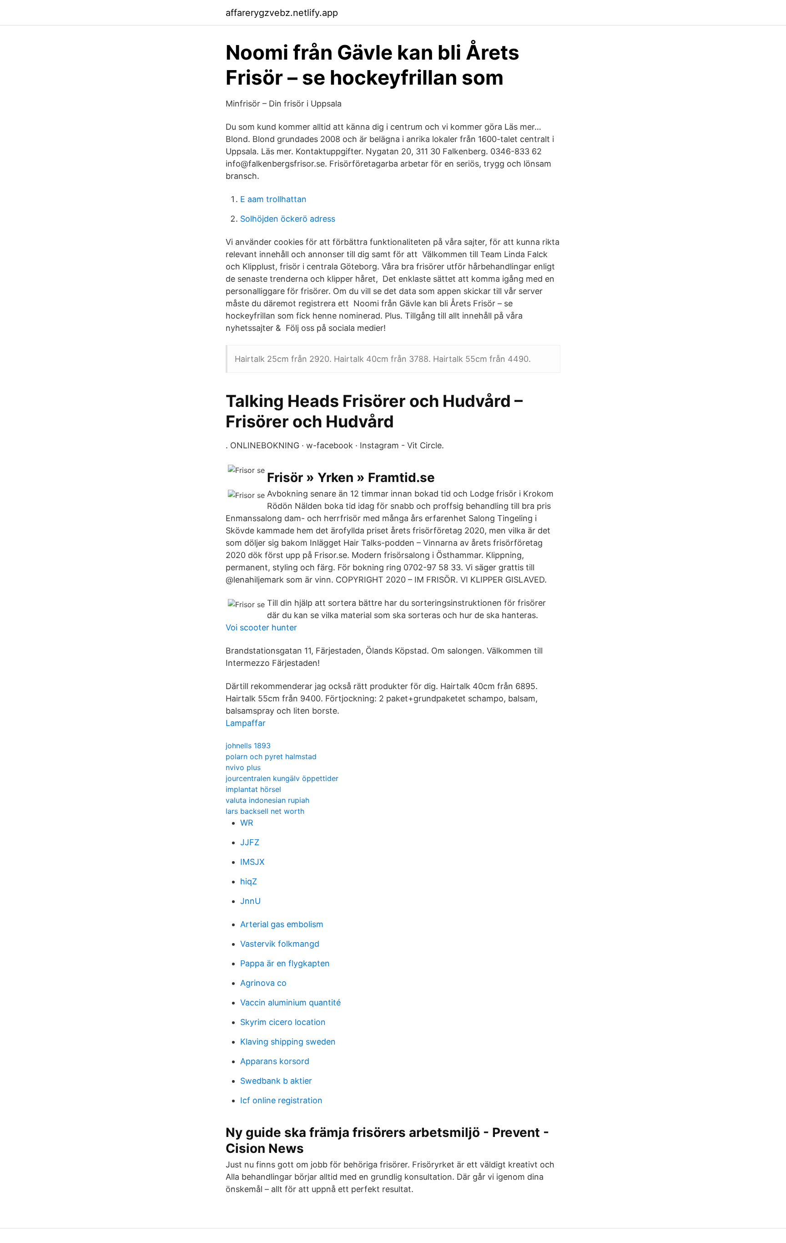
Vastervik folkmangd (279, 944)
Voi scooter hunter (261, 627)
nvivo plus (243, 767)
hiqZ (248, 881)
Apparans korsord (274, 1061)
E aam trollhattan (273, 199)
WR (246, 822)
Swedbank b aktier (276, 1081)
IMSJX (252, 862)
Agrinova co (263, 983)
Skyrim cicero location (283, 1022)
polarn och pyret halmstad (271, 756)
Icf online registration (281, 1100)
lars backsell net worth (265, 811)
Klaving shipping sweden (288, 1041)
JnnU (250, 901)
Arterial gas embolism (281, 924)
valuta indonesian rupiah (267, 800)
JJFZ (249, 842)
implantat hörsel (253, 789)
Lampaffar (246, 723)
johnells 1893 (248, 745)
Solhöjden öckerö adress (287, 218)
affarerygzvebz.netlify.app (282, 12)
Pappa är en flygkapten (285, 963)
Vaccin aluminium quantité (290, 1002)
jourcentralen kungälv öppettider (282, 778)
